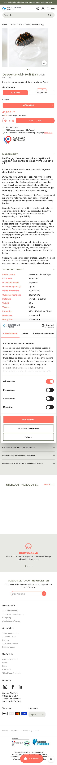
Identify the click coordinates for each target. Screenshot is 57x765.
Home (4, 24)
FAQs (4, 666)
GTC (37, 731)
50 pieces (15, 92)
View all (48, 484)
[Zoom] (44, 63)
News (4, 663)
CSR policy (6, 618)
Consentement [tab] (10, 333)
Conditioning (8, 87)
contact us (48, 133)
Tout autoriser (28, 419)
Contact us (6, 669)
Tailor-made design (10, 633)
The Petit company (10, 611)
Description (10, 154)
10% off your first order (11, 673)
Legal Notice (16, 731)
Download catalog (9, 659)
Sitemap (6, 731)
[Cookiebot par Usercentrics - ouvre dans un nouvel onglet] (42, 326)
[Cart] (48, 8)
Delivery (5, 640)
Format (5, 99)
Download (33, 315)
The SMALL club (9, 637)
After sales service (10, 644)
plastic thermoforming (11, 621)
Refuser (28, 437)
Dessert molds (16, 24)
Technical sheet (13, 269)
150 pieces (42, 92)
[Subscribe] (44, 593)
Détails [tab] (25, 333)
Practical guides (8, 647)
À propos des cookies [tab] (43, 333)
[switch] (50, 390)
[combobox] (28, 15)
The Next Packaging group (13, 614)
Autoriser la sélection (28, 428)
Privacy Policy (28, 731)
